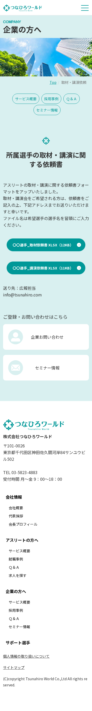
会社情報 (14, 497)
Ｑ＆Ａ (71, 98)
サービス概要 (26, 98)
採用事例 (51, 98)
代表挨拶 (16, 515)
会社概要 (16, 507)
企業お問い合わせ (47, 337)
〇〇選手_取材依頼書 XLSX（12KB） (43, 244)
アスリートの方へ (22, 540)
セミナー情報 (47, 110)
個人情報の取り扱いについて (26, 656)
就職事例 (16, 559)
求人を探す (18, 575)
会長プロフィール (23, 524)
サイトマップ (14, 667)
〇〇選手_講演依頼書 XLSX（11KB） (43, 268)
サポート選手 (18, 642)
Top (53, 82)
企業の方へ (16, 591)
